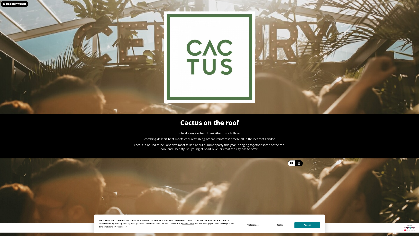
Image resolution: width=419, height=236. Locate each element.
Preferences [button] (120, 227)
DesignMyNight (15, 4)
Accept (307, 225)
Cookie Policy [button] (188, 224)
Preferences (253, 225)
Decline (279, 225)
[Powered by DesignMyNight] (409, 228)
